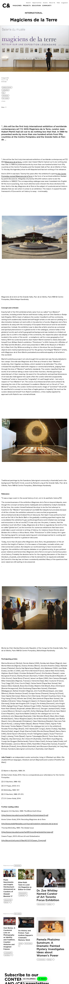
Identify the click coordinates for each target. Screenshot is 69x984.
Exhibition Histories (6, 87)
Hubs (58, 2)
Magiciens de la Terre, (13, 162)
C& (6, 5)
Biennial (6, 902)
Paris (3, 92)
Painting (49, 959)
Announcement (8, 899)
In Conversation (8, 952)
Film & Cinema (28, 943)
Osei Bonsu (7, 955)
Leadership (21, 895)
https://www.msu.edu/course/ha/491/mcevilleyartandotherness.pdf (27, 832)
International (5, 95)
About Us (52, 2)
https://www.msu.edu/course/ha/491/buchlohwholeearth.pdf (24, 815)
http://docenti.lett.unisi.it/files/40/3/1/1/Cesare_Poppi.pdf (23, 840)
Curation (49, 904)
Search (28, 2)
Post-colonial (5, 98)
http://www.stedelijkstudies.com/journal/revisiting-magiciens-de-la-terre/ (29, 824)
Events (45, 2)
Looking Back (5, 90)
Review (21, 943)
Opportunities (36, 2)
